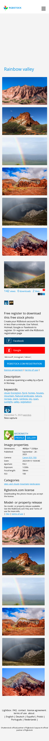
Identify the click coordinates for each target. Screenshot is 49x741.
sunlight (8, 401)
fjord (24, 392)
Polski (40, 716)
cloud (7, 392)
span (35, 398)
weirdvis (27, 415)
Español (31, 716)
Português (16, 719)
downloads (25, 291)
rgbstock (15, 8)
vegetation (25, 401)
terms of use (17, 514)
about (31, 713)
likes (37, 291)
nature (38, 395)
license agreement (36, 710)
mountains (24, 484)
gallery (31, 437)
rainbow (23, 398)
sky (30, 398)
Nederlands (30, 719)
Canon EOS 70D (29, 457)
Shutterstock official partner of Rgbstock (17, 727)
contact (22, 710)
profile (19, 437)
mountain (9, 395)
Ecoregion (16, 392)
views (13, 291)
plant (15, 398)
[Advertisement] (24, 39)
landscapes (35, 484)
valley (16, 401)
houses (40, 392)
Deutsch (20, 716)
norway (8, 398)
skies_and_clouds (11, 484)
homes (31, 392)
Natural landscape (24, 395)
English (9, 716)
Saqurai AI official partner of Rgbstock (32, 728)
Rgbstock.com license (19, 490)
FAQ (8, 514)
